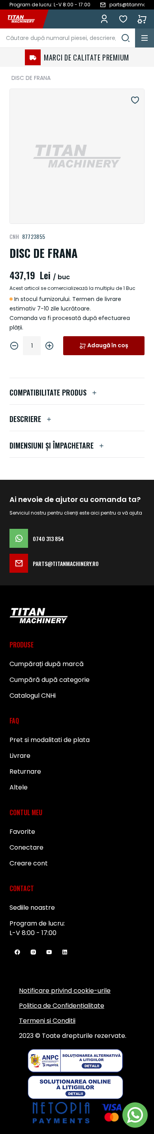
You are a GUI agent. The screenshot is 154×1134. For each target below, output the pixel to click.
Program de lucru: (37, 923)
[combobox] (67, 37)
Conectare (26, 847)
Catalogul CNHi (32, 695)
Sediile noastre (32, 907)
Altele (18, 787)
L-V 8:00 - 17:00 (32, 932)
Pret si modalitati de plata (49, 739)
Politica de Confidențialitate (61, 1005)
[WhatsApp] (135, 1115)
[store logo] (25, 18)
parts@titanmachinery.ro (66, 563)
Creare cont (28, 863)
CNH (14, 236)
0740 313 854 (48, 538)
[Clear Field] (125, 37)
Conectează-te (104, 19)
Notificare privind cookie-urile (65, 990)
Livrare (19, 755)
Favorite (123, 19)
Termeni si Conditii (47, 1020)
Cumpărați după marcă (46, 663)
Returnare (25, 771)
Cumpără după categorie (49, 679)
